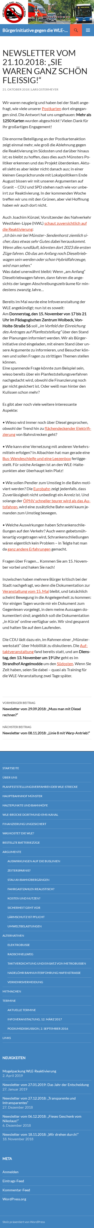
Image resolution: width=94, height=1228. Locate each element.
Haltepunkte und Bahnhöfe (25, 805)
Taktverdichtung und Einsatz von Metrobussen (47, 963)
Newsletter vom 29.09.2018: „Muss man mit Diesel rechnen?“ (42, 709)
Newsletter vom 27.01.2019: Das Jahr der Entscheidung (46, 1084)
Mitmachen (12, 991)
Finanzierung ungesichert (24, 824)
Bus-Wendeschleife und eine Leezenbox (37, 458)
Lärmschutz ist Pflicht (26, 917)
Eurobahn (41, 488)
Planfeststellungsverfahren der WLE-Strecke (40, 787)
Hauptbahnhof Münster (22, 796)
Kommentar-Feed (16, 1190)
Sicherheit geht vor (24, 907)
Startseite (11, 768)
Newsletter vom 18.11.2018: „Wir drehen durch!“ (41, 1134)
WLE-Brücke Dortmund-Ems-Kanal (30, 814)
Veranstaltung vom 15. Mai (26, 591)
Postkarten (51, 108)
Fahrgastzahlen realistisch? (31, 889)
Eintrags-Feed (13, 1181)
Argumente (12, 852)
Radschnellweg (20, 954)
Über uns (10, 777)
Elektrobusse (19, 945)
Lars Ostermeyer (44, 89)
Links (7, 1038)
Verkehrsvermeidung (25, 982)
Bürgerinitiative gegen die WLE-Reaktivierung (36, 30)
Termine (9, 1001)
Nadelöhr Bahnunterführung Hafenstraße (44, 973)
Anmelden (11, 1172)
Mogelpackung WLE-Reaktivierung (29, 1071)
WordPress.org (14, 1199)
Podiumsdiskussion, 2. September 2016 (38, 1028)
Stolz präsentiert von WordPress (24, 1222)
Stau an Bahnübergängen (28, 880)
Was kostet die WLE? (18, 833)
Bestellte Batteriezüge (21, 842)
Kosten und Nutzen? (24, 898)
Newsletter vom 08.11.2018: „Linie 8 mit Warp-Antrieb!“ (46, 730)
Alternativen (13, 935)
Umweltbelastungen (25, 926)
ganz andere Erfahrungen (29, 549)
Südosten (65, 663)
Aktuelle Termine (22, 1010)
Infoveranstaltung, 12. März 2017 (35, 1019)
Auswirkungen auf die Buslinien (34, 861)
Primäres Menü (88, 30)
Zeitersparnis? (19, 870)
